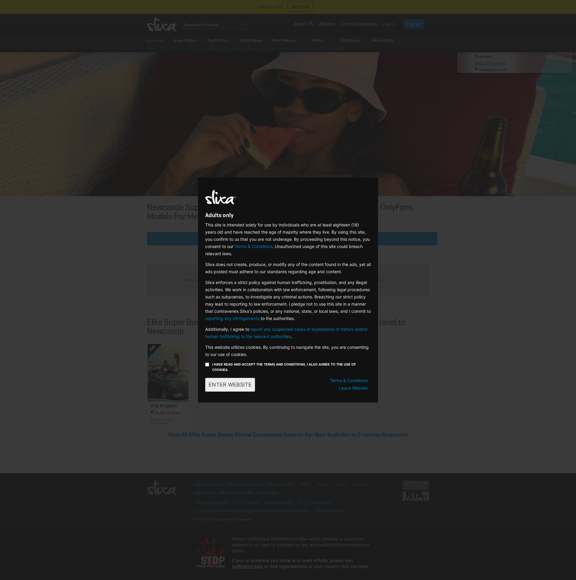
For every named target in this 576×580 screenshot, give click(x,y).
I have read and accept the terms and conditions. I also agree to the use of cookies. (284, 367)
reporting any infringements (232, 318)
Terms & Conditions (253, 246)
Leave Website (353, 387)
